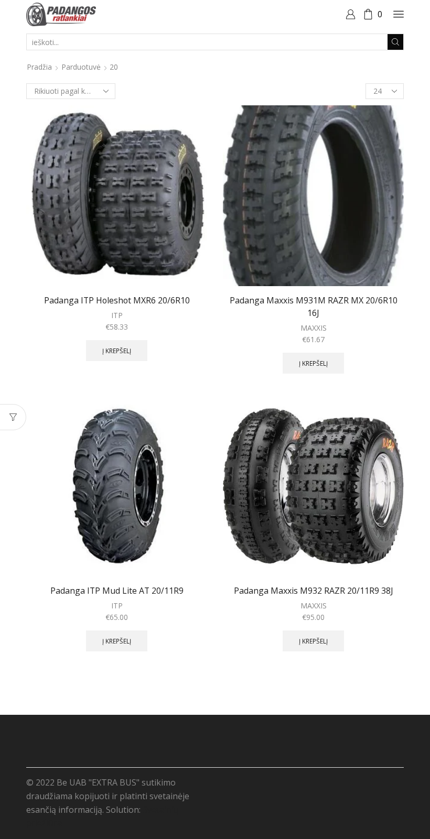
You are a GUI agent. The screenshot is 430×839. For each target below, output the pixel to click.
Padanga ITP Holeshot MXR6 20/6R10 (117, 300)
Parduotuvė (81, 67)
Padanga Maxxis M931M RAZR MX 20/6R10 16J (313, 307)
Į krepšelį (116, 350)
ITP (117, 315)
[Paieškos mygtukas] (395, 42)
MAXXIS (313, 328)
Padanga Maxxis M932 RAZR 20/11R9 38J (313, 590)
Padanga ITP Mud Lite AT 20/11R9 (117, 590)
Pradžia (39, 67)
